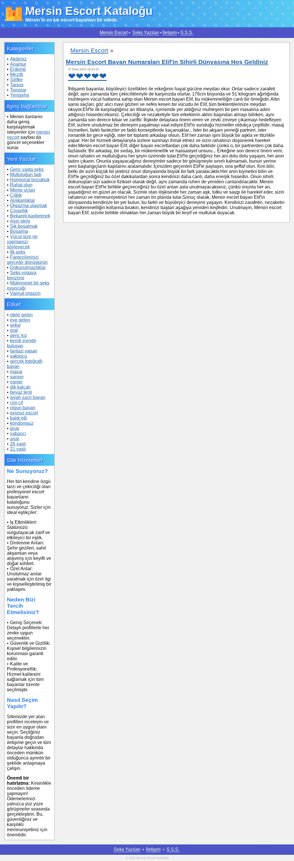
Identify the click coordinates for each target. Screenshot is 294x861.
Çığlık (16, 195)
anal (14, 438)
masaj (16, 371)
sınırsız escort (24, 412)
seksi (15, 325)
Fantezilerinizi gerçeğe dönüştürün (27, 260)
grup (14, 428)
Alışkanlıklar (22, 200)
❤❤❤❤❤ (87, 76)
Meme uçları (22, 190)
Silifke (16, 79)
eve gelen (20, 319)
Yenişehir (19, 95)
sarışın (17, 376)
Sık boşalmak (24, 226)
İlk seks (17, 252)
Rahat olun (21, 184)
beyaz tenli (21, 392)
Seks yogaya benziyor (21, 275)
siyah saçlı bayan (27, 397)
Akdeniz (18, 59)
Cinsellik (19, 210)
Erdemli (18, 69)
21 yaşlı (18, 449)
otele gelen (21, 314)
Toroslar (18, 89)
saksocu (18, 356)
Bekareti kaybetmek (30, 215)
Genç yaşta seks (27, 169)
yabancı (18, 433)
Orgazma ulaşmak (28, 205)
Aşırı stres (20, 221)
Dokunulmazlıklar (28, 267)
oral (14, 330)
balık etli (18, 418)
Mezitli (16, 74)
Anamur (18, 64)
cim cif (16, 402)
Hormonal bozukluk (30, 179)
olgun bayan (22, 407)
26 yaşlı (18, 443)
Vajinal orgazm (25, 293)
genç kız (18, 335)
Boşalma (19, 231)
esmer (16, 381)
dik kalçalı (20, 387)
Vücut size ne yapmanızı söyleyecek (22, 241)
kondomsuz (22, 423)
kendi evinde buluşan (21, 343)
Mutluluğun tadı (25, 174)
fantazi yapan (23, 350)
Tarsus (17, 84)
